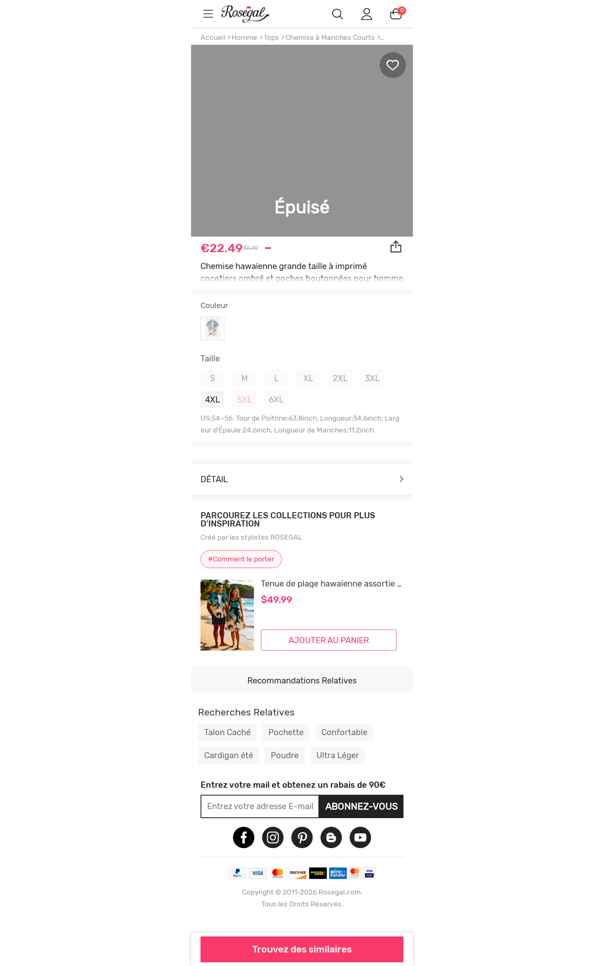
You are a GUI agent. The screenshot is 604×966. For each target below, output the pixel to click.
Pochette (286, 732)
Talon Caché (227, 732)
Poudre (285, 755)
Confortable (344, 732)
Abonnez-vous (361, 806)
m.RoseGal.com (252, 14)
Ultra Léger (337, 755)
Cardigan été (228, 755)
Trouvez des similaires (302, 949)
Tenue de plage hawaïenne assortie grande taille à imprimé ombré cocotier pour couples (332, 584)
